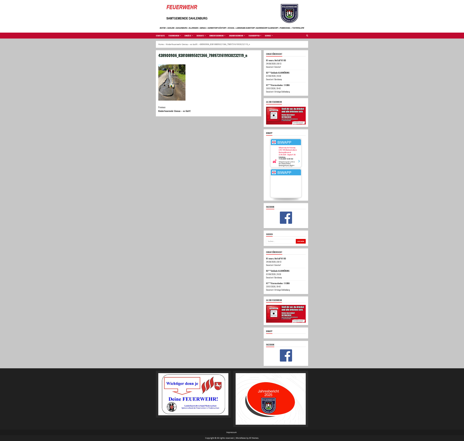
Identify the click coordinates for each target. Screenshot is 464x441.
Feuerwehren (173, 35)
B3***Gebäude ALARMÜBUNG (277, 72)
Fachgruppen (254, 35)
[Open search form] (307, 35)
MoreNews (241, 438)
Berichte (200, 35)
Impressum (231, 432)
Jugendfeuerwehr (236, 35)
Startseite (160, 35)
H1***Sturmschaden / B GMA (278, 85)
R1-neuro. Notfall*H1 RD (276, 60)
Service (268, 35)
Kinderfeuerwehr (216, 35)
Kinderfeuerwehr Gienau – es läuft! (174, 109)
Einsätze (188, 35)
